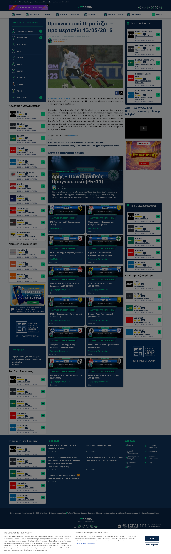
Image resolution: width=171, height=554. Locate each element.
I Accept (152, 538)
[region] (85, 541)
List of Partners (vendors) (85, 544)
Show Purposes (152, 545)
